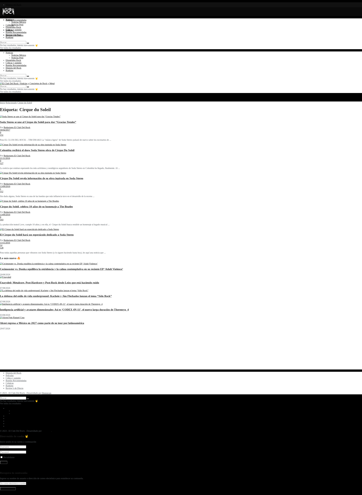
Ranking (9, 37)
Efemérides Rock (13, 27)
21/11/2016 (5, 158)
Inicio (2, 102)
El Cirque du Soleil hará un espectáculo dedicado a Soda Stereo (37, 234)
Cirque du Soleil (24, 102)
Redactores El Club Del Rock (17, 127)
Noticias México (18, 22)
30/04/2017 (5, 130)
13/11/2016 (5, 243)
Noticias (9, 19)
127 (1, 163)
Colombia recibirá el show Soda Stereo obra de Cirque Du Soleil (37, 150)
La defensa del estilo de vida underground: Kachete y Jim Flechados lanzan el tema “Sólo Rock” (56, 296)
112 (1, 191)
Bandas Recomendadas (16, 20)
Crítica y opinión (13, 378)
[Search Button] (28, 43)
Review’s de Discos (14, 388)
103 (1, 220)
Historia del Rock (13, 5)
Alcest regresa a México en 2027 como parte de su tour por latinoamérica (42, 323)
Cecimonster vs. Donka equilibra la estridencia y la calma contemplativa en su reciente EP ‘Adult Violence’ (61, 269)
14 (1, 245)
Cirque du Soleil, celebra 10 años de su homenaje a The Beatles (36, 206)
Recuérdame (9, 457)
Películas (10, 375)
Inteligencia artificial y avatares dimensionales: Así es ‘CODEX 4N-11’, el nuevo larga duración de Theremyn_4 (64, 309)
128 (1, 248)
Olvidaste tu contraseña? (11, 467)
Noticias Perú (17, 24)
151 (1, 135)
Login (8, 50)
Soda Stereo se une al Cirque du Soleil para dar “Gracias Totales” (38, 122)
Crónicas (10, 383)
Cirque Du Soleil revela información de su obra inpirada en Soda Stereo (41, 178)
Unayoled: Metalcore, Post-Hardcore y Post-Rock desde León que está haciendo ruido (49, 282)
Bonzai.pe (46, 393)
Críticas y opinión (13, 30)
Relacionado (11, 102)
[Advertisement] (85, 349)
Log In (3, 493)
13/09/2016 (5, 186)
